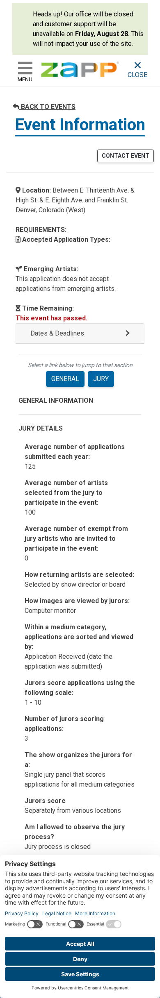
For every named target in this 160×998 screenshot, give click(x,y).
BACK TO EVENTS (47, 107)
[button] (80, 334)
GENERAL (65, 379)
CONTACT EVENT (125, 155)
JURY (101, 379)
